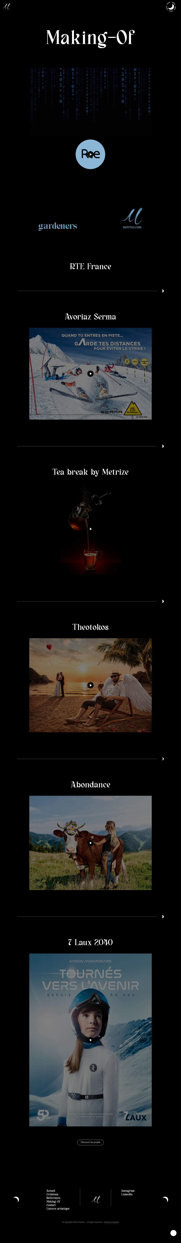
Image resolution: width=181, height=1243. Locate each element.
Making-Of (53, 1207)
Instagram (128, 1196)
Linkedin (127, 1200)
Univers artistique (58, 1214)
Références (53, 1203)
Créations (52, 1200)
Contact (51, 1210)
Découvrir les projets (90, 1148)
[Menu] (171, 6)
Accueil (51, 1196)
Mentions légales (111, 1228)
